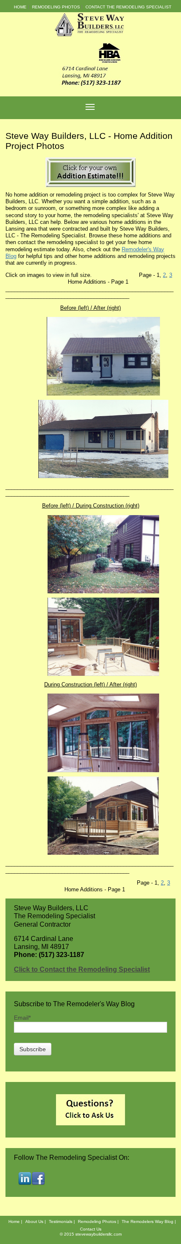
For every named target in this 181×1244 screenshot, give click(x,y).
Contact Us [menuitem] (90, 1229)
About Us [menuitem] (34, 1221)
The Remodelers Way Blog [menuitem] (147, 1221)
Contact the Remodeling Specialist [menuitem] (128, 7)
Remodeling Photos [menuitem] (56, 7)
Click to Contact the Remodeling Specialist (82, 969)
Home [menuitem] (20, 7)
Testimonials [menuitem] (60, 1221)
